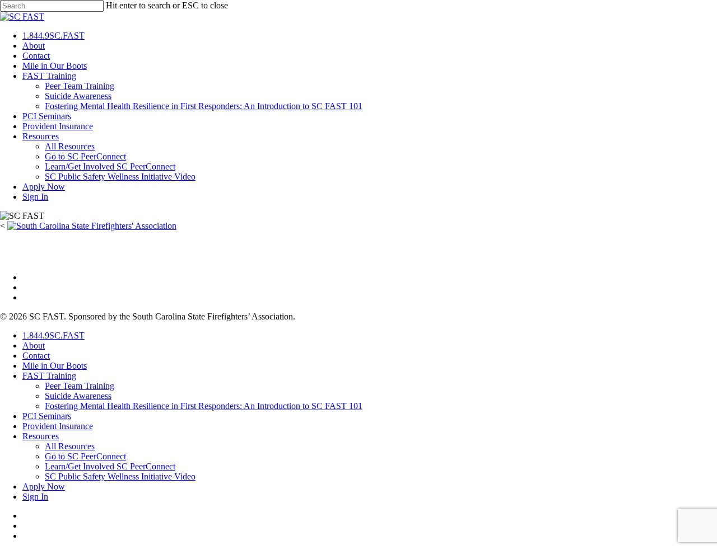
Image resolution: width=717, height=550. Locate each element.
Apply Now (43, 186)
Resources (40, 136)
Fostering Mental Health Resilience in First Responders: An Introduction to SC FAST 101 (203, 106)
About (33, 45)
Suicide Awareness (78, 96)
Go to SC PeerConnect (85, 156)
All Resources (70, 146)
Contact (36, 55)
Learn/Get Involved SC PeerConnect (110, 166)
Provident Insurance (57, 126)
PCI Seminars (46, 116)
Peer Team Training (79, 86)
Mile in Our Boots (54, 65)
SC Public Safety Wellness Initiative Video (120, 176)
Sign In (35, 196)
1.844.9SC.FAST (53, 35)
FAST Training (49, 76)
